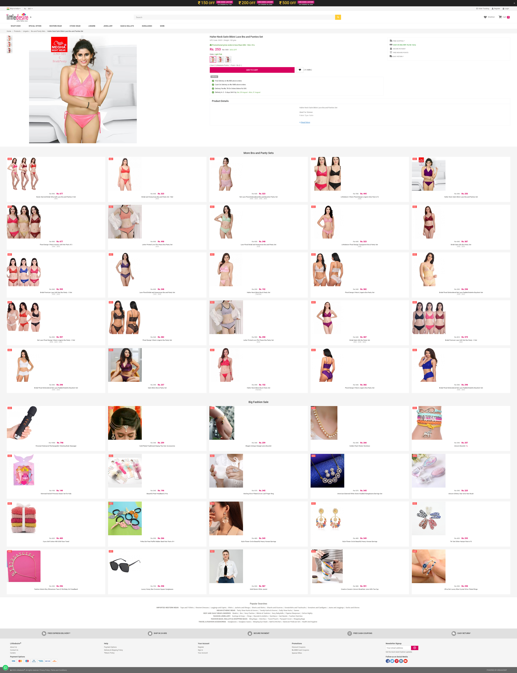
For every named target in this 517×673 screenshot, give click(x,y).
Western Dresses (202, 607)
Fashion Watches (296, 616)
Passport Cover (286, 619)
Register (497, 8)
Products (17, 31)
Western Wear (55, 26)
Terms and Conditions (59, 670)
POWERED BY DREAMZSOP (497, 670)
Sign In (200, 650)
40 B (58, 246)
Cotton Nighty (307, 613)
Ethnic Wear (75, 26)
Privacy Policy (44, 670)
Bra (241, 613)
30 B (56, 198)
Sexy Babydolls (278, 613)
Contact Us (14, 650)
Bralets (235, 613)
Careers (13, 653)
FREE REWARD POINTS (400, 52)
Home (9, 31)
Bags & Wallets (127, 26)
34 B (260, 198)
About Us (13, 647)
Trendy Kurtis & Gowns (268, 610)
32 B (157, 198)
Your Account (203, 653)
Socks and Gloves (352, 607)
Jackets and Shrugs (242, 607)
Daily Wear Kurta (285, 610)
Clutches (262, 619)
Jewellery (107, 26)
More (162, 26)
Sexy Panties (249, 613)
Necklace (273, 616)
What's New (16, 26)
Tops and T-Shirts (187, 607)
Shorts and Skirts (258, 607)
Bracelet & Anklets (261, 616)
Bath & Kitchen (275, 621)
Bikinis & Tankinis (263, 613)
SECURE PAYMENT (399, 49)
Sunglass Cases (245, 621)
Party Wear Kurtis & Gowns (247, 610)
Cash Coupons (300, 650)
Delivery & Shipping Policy (113, 650)
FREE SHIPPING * (399, 41)
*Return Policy (109, 653)
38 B (53, 246)
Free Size (258, 294)
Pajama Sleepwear (293, 613)
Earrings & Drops (238, 616)
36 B (265, 198)
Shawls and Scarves (275, 607)
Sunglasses (147, 26)
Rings (249, 616)
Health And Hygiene (309, 621)
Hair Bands (283, 616)
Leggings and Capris (218, 607)
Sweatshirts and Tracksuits (295, 607)
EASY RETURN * (398, 56)
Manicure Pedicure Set (291, 621)
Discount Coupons (298, 647)
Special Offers (35, 26)
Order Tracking (483, 8)
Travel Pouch (273, 619)
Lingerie (91, 26)
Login (506, 8)
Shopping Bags (299, 619)
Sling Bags (253, 619)
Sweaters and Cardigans (317, 607)
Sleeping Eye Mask (260, 621)
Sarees (296, 610)
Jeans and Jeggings (336, 607)
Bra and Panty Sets (38, 31)
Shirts (230, 607)
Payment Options (110, 647)
